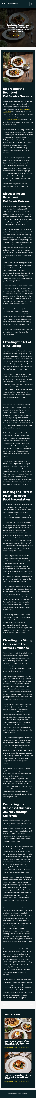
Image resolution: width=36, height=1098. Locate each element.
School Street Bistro (10, 4)
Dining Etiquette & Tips (11, 1047)
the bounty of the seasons (12, 119)
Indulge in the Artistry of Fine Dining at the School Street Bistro (18, 1077)
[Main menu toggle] (31, 4)
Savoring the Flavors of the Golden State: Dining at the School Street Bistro (17, 1043)
